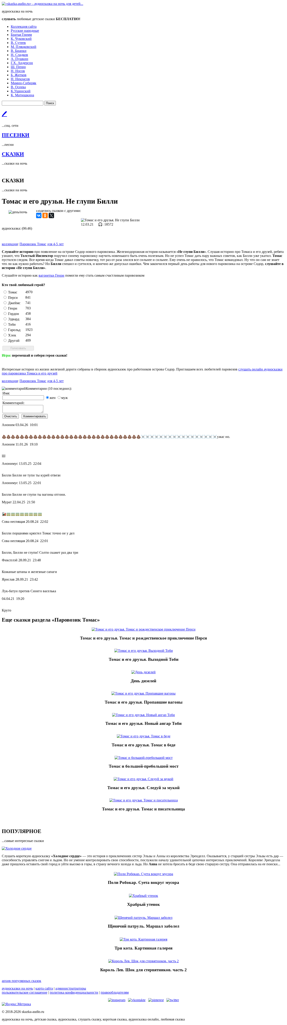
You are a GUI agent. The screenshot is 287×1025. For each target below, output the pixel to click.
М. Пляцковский (23, 47)
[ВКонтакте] (38, 215)
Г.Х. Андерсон (22, 63)
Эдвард (13, 319)
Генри (12, 308)
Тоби (12, 324)
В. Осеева (18, 87)
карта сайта (44, 988)
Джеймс (14, 303)
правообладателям (115, 992)
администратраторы (70, 988)
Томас (12, 292)
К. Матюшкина (22, 95)
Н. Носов (18, 71)
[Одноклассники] (45, 215)
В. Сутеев (18, 43)
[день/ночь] (18, 212)
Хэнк (12, 335)
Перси (13, 297)
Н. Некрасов (20, 79)
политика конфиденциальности (74, 992)
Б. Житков (18, 75)
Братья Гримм (21, 35)
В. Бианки (18, 51)
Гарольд (14, 330)
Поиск (50, 103)
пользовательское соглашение (24, 992)
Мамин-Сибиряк (23, 83)
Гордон (13, 314)
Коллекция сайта (24, 26)
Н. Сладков (19, 55)
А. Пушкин (19, 59)
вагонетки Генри (51, 275)
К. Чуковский (21, 39)
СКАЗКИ (13, 154)
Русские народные (25, 30)
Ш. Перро (18, 67)
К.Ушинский (20, 91)
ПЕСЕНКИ (15, 135)
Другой (14, 340)
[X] (51, 215)
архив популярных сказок (21, 981)
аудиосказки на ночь (17, 988)
